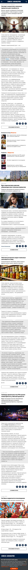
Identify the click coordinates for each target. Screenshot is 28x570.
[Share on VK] (17, 124)
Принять (14, 568)
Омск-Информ (14, 2)
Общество (13, 4)
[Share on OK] (19, 124)
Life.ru (7, 58)
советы (14, 132)
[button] (1, 1)
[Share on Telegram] (22, 124)
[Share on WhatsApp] (25, 124)
